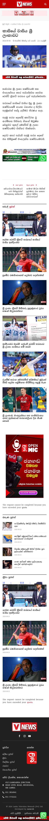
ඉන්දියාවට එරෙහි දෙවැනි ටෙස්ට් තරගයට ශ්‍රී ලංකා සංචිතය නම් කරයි (23, 345)
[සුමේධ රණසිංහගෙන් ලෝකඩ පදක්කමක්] (24, 259)
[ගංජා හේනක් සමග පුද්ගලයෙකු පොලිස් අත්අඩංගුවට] (7, 564)
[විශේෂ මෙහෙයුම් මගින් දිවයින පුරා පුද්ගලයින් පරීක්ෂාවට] (7, 552)
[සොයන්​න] (45, 4)
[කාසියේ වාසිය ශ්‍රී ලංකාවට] (24, 56)
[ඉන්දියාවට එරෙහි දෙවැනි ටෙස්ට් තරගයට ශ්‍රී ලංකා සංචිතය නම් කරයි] (24, 328)
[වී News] (24, 4)
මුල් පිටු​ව (6, 24)
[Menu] (4, 4)
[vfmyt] (24, 13)
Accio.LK (30, 809)
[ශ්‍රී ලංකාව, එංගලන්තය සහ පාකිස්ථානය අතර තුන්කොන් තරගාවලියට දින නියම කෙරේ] (24, 399)
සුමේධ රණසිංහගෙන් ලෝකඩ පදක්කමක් (23, 275)
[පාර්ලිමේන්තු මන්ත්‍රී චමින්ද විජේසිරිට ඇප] (7, 526)
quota (24, 507)
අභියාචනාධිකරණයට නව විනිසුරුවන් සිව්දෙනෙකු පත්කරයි (13, 191)
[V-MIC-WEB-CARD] (24, 466)
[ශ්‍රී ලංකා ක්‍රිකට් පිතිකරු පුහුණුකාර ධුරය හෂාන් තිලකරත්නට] (24, 292)
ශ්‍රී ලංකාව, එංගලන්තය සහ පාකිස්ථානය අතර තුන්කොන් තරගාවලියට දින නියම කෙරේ (23, 418)
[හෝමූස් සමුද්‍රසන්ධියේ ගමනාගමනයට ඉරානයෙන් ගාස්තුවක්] (7, 539)
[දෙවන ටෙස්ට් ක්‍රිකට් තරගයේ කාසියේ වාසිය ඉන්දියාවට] (24, 223)
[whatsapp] (24, 158)
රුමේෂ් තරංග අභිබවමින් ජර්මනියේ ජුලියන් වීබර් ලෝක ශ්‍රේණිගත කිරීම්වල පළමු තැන (24, 381)
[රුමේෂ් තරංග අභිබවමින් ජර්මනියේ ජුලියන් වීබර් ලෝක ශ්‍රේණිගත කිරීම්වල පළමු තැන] (24, 364)
